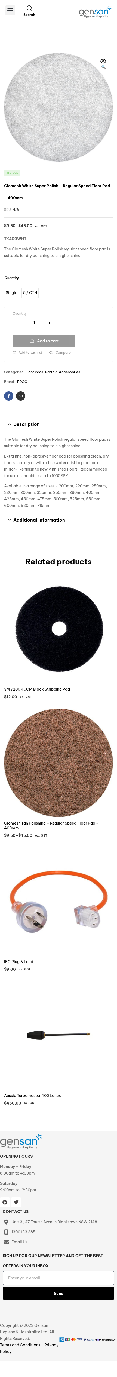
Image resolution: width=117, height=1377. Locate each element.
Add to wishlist (30, 352)
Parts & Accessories (62, 372)
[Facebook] (5, 1202)
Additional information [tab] (39, 520)
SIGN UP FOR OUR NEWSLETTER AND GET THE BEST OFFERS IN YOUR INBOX (53, 1260)
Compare (63, 352)
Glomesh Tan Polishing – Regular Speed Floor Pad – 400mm (51, 826)
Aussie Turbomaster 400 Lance (32, 1095)
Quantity (12, 278)
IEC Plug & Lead (18, 961)
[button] (10, 10)
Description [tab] (26, 424)
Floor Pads (34, 372)
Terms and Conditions (20, 1345)
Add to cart (48, 341)
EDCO (22, 381)
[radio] (11, 293)
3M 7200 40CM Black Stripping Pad (37, 689)
